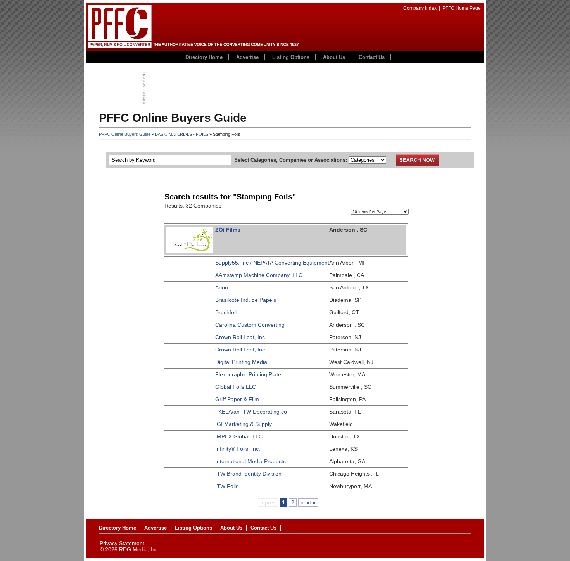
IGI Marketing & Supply (243, 424)
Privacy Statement (122, 543)
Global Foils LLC (235, 387)
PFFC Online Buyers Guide (124, 134)
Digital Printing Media (241, 362)
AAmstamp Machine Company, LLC (258, 275)
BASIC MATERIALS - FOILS (181, 134)
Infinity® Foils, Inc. (237, 449)
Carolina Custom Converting (250, 325)
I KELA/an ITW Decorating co (251, 412)
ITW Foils (226, 486)
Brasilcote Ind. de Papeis (245, 300)
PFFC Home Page (461, 8)
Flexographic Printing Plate (248, 374)
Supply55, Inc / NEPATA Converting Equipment (272, 263)
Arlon (221, 287)
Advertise (247, 57)
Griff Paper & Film (237, 399)
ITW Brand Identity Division (248, 474)
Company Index (420, 8)
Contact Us (372, 57)
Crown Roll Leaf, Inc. (240, 337)
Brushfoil (226, 312)
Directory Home (204, 57)
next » (308, 502)
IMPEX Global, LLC (239, 436)
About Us (334, 57)
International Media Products (250, 461)
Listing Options (290, 57)
